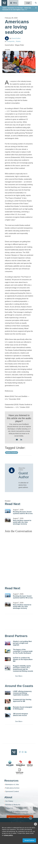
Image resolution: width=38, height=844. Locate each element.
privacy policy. (8, 835)
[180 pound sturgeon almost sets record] (8, 715)
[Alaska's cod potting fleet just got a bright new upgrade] (8, 643)
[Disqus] (19, 558)
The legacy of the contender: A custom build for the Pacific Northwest (22, 651)
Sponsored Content (12, 791)
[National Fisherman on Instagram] (22, 752)
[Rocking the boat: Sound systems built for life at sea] (8, 511)
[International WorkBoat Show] (20, 763)
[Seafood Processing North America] (19, 771)
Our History (9, 801)
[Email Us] (17, 440)
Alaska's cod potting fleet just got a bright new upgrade (22, 643)
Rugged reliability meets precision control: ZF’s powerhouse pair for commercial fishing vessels (23, 668)
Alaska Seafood (11, 452)
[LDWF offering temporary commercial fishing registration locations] (8, 693)
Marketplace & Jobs (12, 784)
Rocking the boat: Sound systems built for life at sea (23, 512)
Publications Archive (12, 788)
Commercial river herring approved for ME (22, 700)
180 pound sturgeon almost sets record (20, 714)
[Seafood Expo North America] (30, 763)
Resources (11, 780)
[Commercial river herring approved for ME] (8, 701)
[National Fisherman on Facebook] (20, 752)
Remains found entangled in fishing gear (22, 708)
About (8, 797)
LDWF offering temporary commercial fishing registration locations (22, 693)
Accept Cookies (29, 840)
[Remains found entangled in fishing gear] (8, 708)
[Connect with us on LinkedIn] (21, 440)
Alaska (18, 41)
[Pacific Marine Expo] (9, 763)
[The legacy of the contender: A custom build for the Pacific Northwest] (8, 651)
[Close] (35, 824)
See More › (19, 676)
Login (28, 3)
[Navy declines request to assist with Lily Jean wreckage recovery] (8, 520)
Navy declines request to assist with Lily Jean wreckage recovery (22, 522)
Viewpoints (10, 41)
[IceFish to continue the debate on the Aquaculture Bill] (8, 659)
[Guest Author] (7, 38)
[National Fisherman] (4, 3)
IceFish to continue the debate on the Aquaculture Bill (23, 659)
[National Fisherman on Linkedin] (25, 752)
